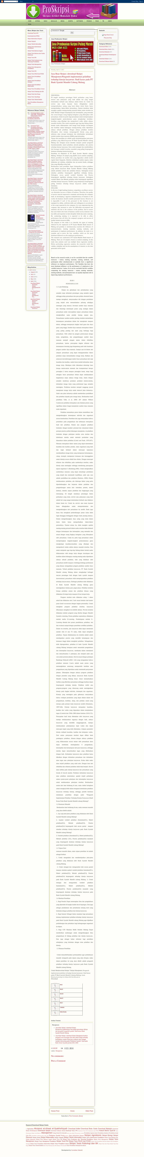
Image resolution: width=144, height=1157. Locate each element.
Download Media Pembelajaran (107, 54)
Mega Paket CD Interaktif (60, 1133)
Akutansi (38, 1128)
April (32, 281)
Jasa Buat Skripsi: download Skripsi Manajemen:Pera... (35, 286)
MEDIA (62, 21)
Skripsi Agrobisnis (92, 1135)
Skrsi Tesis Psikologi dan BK (49, 1145)
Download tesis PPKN (33, 36)
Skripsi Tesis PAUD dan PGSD (36, 74)
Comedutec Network (77, 1150)
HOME (29, 21)
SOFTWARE (79, 21)
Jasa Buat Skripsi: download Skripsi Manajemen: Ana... (35, 302)
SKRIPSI (70, 21)
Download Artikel (103, 46)
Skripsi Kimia (36, 1137)
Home (72, 1111)
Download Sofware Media (106, 61)
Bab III (61, 993)
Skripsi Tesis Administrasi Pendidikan (93, 1137)
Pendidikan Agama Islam (90, 1133)
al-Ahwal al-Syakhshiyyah (55, 1128)
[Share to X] (69, 1048)
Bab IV (61, 998)
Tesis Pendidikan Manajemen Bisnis (76, 1145)
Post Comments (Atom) (76, 1116)
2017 (30, 270)
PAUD (97, 21)
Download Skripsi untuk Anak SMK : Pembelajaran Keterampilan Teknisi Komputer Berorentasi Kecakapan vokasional (36, 115)
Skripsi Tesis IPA (32, 57)
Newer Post (55, 1111)
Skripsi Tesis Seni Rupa (34, 94)
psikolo (66, 1135)
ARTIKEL (37, 21)
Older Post (89, 1111)
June (32, 276)
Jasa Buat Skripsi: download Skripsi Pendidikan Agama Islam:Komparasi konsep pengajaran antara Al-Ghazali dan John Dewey (35, 181)
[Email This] (65, 1048)
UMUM (110, 21)
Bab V (61, 1002)
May (32, 279)
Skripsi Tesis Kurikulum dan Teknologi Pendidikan (35, 61)
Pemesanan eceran (79, 1133)
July (32, 274)
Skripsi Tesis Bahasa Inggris (35, 51)
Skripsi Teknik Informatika (34, 44)
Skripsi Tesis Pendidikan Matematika (40, 1143)
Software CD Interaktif (61, 1145)
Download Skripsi (104, 58)
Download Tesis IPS (33, 33)
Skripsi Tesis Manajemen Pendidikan (45, 1141)
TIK (103, 21)
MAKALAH (54, 21)
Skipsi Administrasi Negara (35, 38)
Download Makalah (104, 52)
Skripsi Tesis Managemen (34, 64)
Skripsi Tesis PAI (32, 71)
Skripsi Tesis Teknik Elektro (35, 99)
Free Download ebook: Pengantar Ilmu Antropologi (36, 231)
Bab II (61, 989)
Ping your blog (108, 38)
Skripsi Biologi (107, 1135)
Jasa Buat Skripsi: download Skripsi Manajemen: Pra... (35, 294)
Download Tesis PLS (83, 1130)
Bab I (61, 984)
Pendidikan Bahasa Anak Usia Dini (40, 1135)
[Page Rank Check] (107, 35)
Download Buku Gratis (105, 49)
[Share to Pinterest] (73, 1048)
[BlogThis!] (67, 1048)
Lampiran (62, 1007)
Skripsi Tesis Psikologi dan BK (36, 91)
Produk (63, 1135)
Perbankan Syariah (54, 1135)
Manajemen (59, 1051)
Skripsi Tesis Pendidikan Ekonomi (99, 1141)
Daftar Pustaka (63, 1011)
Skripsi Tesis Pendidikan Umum (36, 89)
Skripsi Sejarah (32, 41)
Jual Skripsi (37, 1133)
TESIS (29, 24)
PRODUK (89, 21)
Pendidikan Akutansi (103, 1133)
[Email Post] (61, 1048)
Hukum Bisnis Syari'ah (107, 1130)
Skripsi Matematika (47, 1137)
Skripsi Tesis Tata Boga (34, 97)
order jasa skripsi (70, 1133)
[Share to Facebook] (71, 1048)
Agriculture (30, 1128)
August (33, 272)
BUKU (45, 21)
